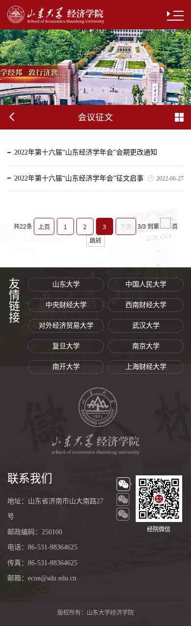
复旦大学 (66, 346)
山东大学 (66, 284)
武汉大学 (146, 325)
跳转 (95, 240)
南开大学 (66, 366)
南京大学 (146, 346)
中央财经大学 (66, 305)
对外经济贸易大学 (66, 325)
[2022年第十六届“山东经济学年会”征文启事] (78, 189)
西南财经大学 (146, 305)
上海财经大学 (146, 366)
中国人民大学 (146, 284)
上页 (44, 227)
